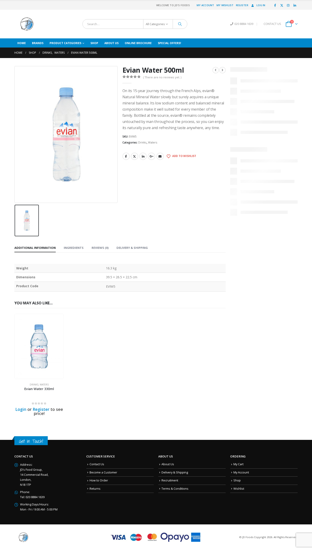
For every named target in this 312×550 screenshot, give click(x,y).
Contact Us (97, 464)
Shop (94, 43)
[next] (222, 70)
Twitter (134, 156)
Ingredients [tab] (74, 248)
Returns (95, 489)
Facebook (126, 156)
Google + (151, 156)
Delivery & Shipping (174, 472)
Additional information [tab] (35, 248)
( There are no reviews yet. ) (162, 77)
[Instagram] (288, 5)
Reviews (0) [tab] (100, 248)
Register (242, 5)
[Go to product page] (39, 346)
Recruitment (169, 480)
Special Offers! (169, 43)
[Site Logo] (27, 24)
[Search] (180, 24)
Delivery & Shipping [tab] (132, 248)
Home (21, 43)
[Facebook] (275, 5)
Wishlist (238, 489)
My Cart (238, 464)
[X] (282, 5)
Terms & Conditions (174, 489)
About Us (111, 43)
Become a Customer (103, 472)
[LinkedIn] (295, 5)
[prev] (215, 70)
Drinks (142, 142)
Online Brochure (138, 43)
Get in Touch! (31, 441)
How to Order (99, 480)
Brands (37, 43)
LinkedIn (143, 156)
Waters (152, 142)
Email (160, 156)
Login (20, 409)
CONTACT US (272, 24)
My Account (205, 5)
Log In (260, 5)
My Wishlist (225, 5)
